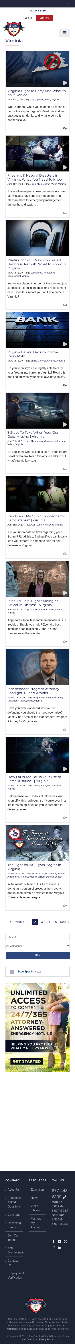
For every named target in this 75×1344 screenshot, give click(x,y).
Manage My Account (36, 1223)
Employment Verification (14, 1275)
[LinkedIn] (59, 1247)
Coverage (14, 1214)
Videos (52, 361)
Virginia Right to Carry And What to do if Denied (36, 93)
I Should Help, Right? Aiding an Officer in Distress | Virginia (33, 603)
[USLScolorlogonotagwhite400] (13, 29)
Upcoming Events (14, 1225)
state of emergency (41, 184)
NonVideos (49, 272)
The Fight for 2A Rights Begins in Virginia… (34, 867)
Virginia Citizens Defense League (46, 877)
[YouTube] (59, 1241)
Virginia (55, 99)
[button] (37, 971)
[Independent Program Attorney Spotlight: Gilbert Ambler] (37, 667)
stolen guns (60, 441)
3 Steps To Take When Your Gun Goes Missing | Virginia (33, 434)
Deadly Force (39, 785)
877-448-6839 (37, 10)
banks (34, 361)
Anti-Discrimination (14, 1250)
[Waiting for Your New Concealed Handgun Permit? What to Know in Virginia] (37, 238)
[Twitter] (65, 1241)
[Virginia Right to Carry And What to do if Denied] (37, 69)
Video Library (35, 1208)
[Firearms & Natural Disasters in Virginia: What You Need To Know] (37, 153)
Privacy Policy (46, 1339)
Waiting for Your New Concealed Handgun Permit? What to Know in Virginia (36, 264)
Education (37, 1189)
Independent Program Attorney (48, 697)
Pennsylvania (26, 701)
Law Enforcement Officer (42, 609)
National (40, 873)
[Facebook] (53, 1241)
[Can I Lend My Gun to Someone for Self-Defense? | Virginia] (37, 494)
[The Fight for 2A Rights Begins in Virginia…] (37, 843)
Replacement (14, 276)
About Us (14, 1189)
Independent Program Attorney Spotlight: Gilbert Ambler (33, 691)
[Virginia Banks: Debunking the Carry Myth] (37, 330)
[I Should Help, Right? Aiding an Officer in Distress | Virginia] (37, 579)
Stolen (34, 441)
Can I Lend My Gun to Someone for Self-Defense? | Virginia (36, 518)
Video (47, 99)
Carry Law (43, 361)
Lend (39, 524)
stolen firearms (46, 441)
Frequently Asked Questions (14, 1202)
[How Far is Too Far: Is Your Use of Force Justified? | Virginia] (37, 755)
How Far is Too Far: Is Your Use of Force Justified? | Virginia (34, 779)
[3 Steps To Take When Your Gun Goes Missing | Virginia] (37, 411)
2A (33, 873)
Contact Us (13, 1263)
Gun (33, 524)
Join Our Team (13, 1237)
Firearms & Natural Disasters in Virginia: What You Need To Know (35, 177)
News (34, 1197)
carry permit (37, 99)
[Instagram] (53, 1247)
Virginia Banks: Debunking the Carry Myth (32, 354)
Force (50, 785)
